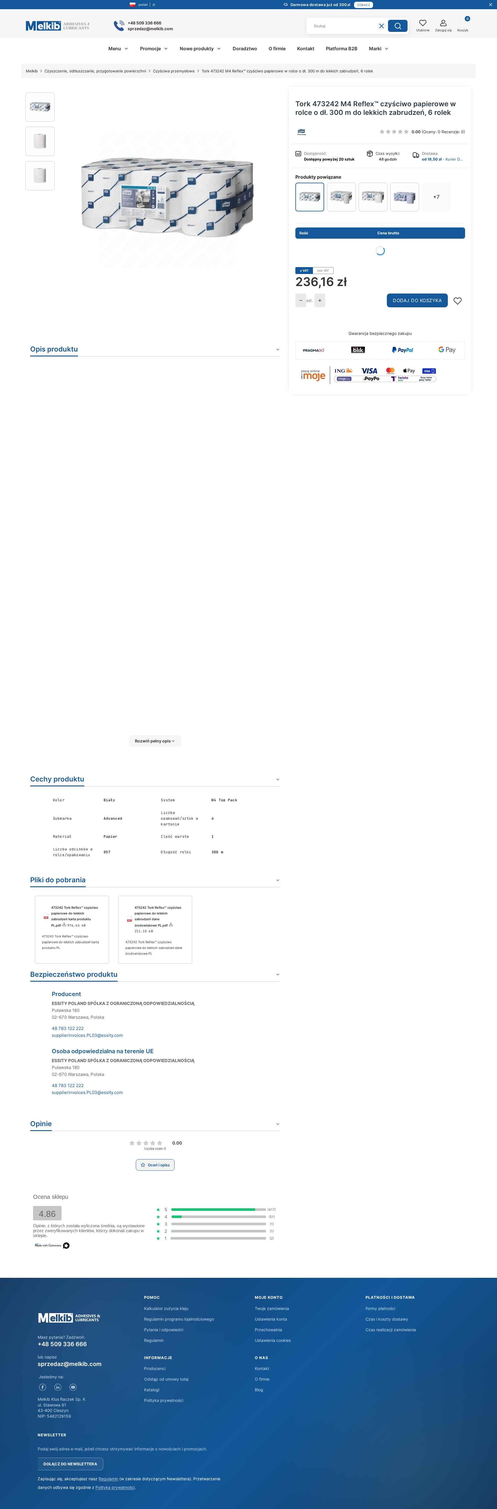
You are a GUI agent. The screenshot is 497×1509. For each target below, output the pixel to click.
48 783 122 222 (68, 1028)
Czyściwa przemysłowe (174, 71)
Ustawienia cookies (273, 1340)
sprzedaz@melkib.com (70, 1364)
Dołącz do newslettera (70, 1464)
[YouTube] (73, 1387)
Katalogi (151, 1389)
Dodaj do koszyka (417, 300)
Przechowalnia (268, 1329)
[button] (398, 26)
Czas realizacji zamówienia (391, 1329)
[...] (167, 199)
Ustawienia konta (271, 1319)
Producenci (154, 1368)
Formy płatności (380, 1308)
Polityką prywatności (115, 1487)
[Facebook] (42, 1387)
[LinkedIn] (57, 1387)
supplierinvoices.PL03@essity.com (87, 1035)
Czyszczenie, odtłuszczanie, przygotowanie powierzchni (95, 71)
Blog (259, 1389)
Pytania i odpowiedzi (163, 1329)
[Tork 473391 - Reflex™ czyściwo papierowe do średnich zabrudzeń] (405, 197)
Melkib (32, 71)
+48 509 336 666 (62, 1344)
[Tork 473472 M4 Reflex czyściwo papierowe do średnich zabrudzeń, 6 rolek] (373, 197)
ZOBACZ (363, 5)
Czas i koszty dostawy (387, 1319)
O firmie (262, 1379)
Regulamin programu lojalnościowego (179, 1319)
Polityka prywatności (163, 1400)
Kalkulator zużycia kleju (166, 1308)
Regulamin (154, 1340)
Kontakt (262, 1368)
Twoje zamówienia (272, 1308)
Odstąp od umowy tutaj (166, 1379)
